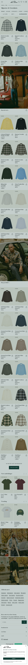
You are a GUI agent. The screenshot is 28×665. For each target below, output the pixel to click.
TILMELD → (14, 658)
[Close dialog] (26, 646)
